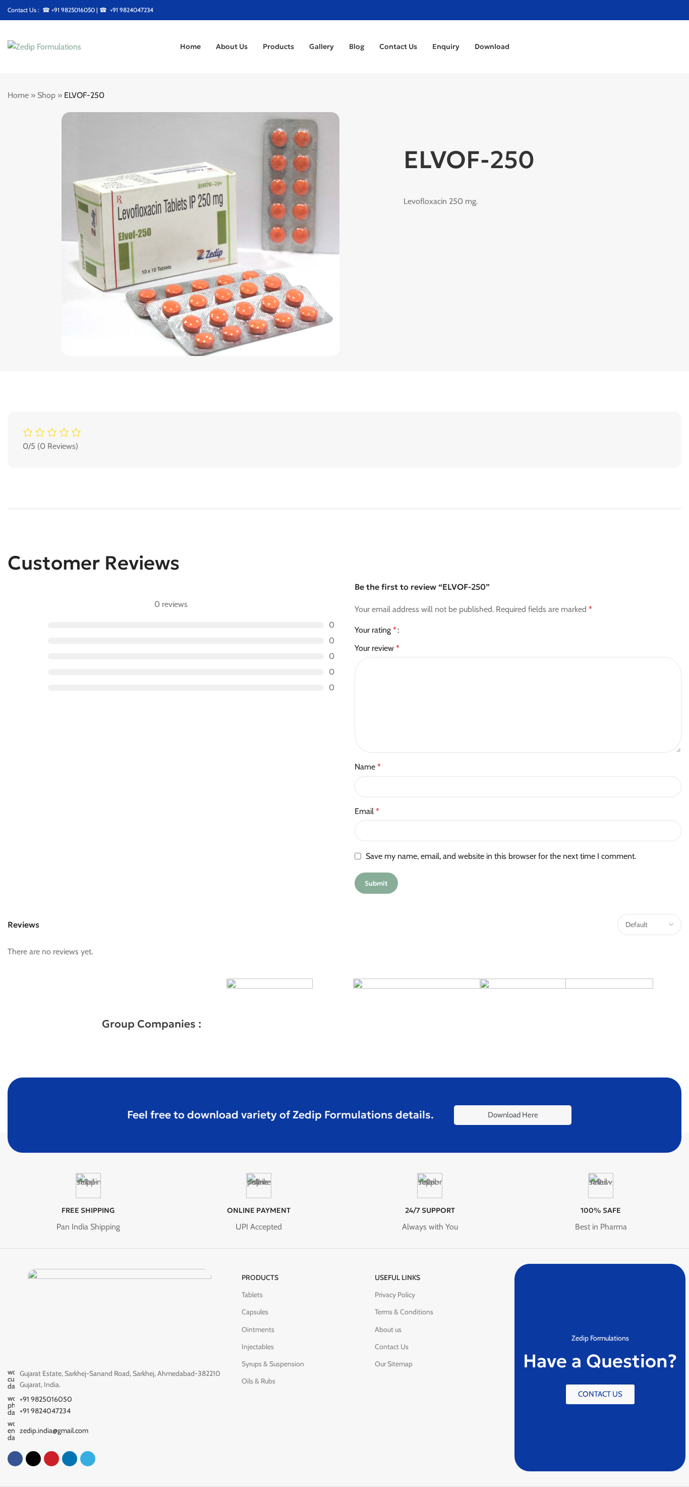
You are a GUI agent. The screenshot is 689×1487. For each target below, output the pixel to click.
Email (367, 811)
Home (18, 95)
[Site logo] (44, 45)
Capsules (255, 1311)
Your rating (375, 630)
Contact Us (392, 1346)
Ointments (258, 1329)
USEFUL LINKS (397, 1277)
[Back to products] (663, 96)
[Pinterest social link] (665, 10)
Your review (377, 648)
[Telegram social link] (87, 1458)
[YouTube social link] (652, 10)
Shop (46, 95)
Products (260, 1277)
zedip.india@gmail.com (54, 1430)
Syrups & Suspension (273, 1363)
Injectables (258, 1346)
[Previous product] (651, 96)
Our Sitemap (394, 1363)
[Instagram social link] (639, 10)
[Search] (677, 47)
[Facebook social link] (613, 10)
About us (388, 1329)
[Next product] (675, 96)
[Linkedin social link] (69, 1458)
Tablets (252, 1294)
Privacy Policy (395, 1294)
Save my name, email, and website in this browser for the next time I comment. (501, 856)
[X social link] (626, 10)
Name (368, 767)
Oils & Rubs (258, 1381)
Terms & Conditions (404, 1311)
